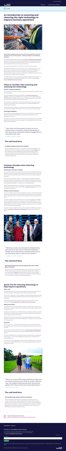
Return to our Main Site (57, 1)
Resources (43, 4)
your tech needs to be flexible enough (33, 330)
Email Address (6, 436)
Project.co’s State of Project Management (33, 59)
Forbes (6, 405)
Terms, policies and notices (23, 447)
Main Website (7, 425)
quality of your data (30, 186)
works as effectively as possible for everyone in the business (23, 302)
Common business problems (54, 4)
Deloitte (36, 150)
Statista (16, 272)
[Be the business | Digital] (7, 5)
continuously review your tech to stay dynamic (17, 209)
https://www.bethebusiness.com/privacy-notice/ (14, 433)
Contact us (13, 425)
